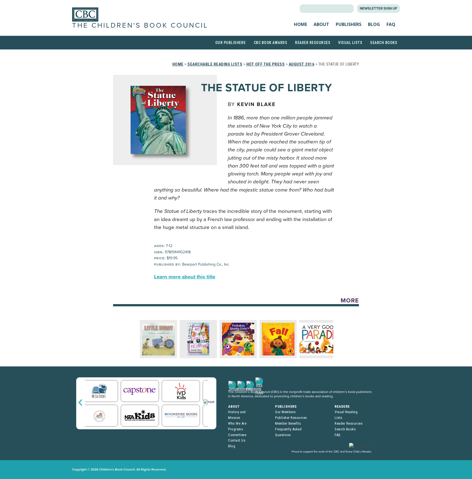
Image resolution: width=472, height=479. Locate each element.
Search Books (383, 42)
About (321, 24)
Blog (374, 24)
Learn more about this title (184, 277)
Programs (235, 429)
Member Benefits (288, 423)
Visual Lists (350, 42)
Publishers (348, 24)
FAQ (391, 24)
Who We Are (237, 423)
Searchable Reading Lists (214, 64)
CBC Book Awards (270, 42)
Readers (342, 406)
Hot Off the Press (265, 64)
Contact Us (236, 440)
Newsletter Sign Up (378, 8)
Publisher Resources (291, 418)
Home (300, 24)
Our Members (285, 412)
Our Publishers (230, 42)
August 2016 (302, 64)
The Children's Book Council (140, 25)
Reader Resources (312, 42)
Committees (237, 435)
